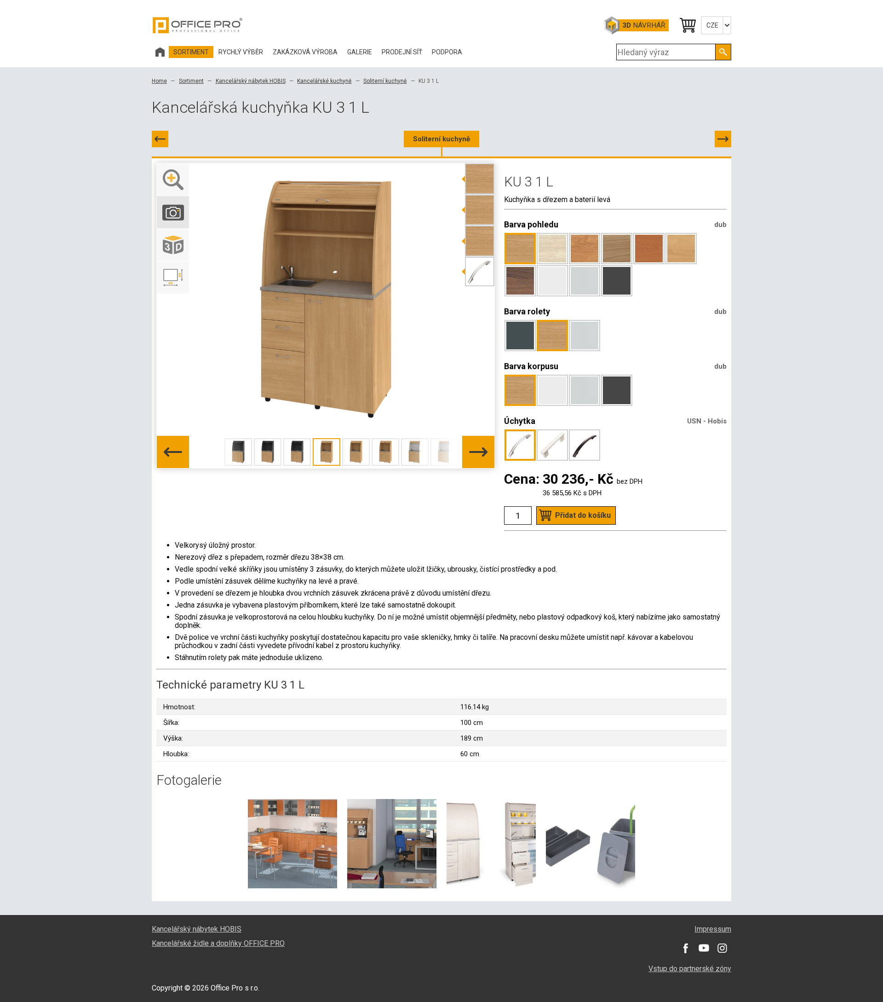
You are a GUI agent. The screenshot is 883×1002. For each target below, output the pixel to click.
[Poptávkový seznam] (687, 25)
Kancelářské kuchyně (324, 81)
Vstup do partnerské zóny (689, 968)
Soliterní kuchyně (385, 81)
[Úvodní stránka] (160, 52)
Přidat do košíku (583, 515)
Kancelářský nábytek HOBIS (251, 81)
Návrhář (643, 25)
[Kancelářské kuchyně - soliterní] (392, 843)
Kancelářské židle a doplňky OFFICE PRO (218, 943)
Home (159, 81)
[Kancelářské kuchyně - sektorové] (292, 843)
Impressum (712, 929)
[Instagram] (722, 948)
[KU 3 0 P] (160, 139)
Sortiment (191, 81)
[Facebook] (685, 948)
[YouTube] (703, 948)
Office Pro (198, 25)
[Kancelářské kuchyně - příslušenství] (590, 843)
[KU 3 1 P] (723, 139)
